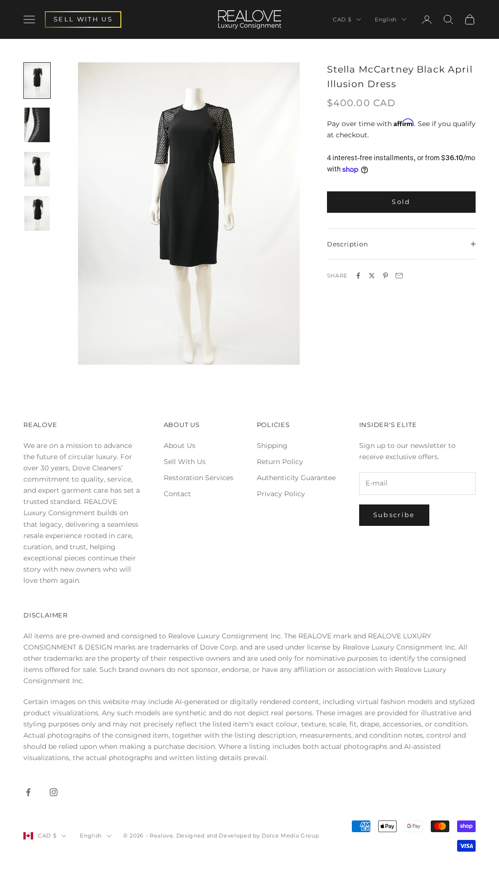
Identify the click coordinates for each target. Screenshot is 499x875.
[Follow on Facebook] (28, 792)
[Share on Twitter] (372, 275)
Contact (177, 493)
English (386, 19)
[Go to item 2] (37, 125)
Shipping (272, 445)
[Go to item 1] (37, 80)
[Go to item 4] (37, 213)
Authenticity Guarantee (296, 477)
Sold (401, 201)
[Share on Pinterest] (385, 275)
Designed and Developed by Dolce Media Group (247, 835)
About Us (179, 445)
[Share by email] (399, 275)
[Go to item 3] (37, 169)
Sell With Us (185, 461)
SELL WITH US (83, 19)
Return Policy (280, 461)
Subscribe (394, 515)
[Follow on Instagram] (53, 792)
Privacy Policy (281, 493)
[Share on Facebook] (358, 275)
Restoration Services (198, 477)
